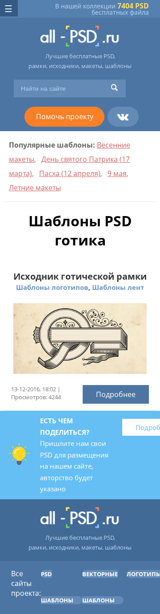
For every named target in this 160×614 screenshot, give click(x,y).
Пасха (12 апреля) (69, 173)
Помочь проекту (64, 116)
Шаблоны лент (118, 287)
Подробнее (116, 394)
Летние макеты (35, 188)
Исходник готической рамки (80, 276)
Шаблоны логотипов (52, 287)
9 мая (117, 173)
